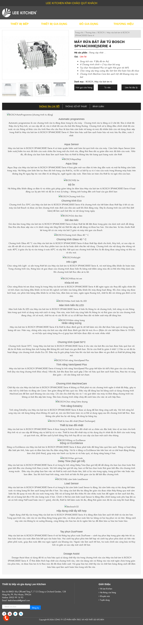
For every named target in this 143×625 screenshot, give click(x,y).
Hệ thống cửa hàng (108, 592)
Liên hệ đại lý (131, 87)
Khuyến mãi (105, 596)
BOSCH (101, 32)
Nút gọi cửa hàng (84, 87)
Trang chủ (79, 32)
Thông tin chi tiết (49, 106)
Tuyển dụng (105, 599)
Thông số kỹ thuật (76, 106)
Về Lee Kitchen (106, 588)
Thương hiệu (90, 32)
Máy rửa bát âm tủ (103, 81)
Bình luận (98, 106)
